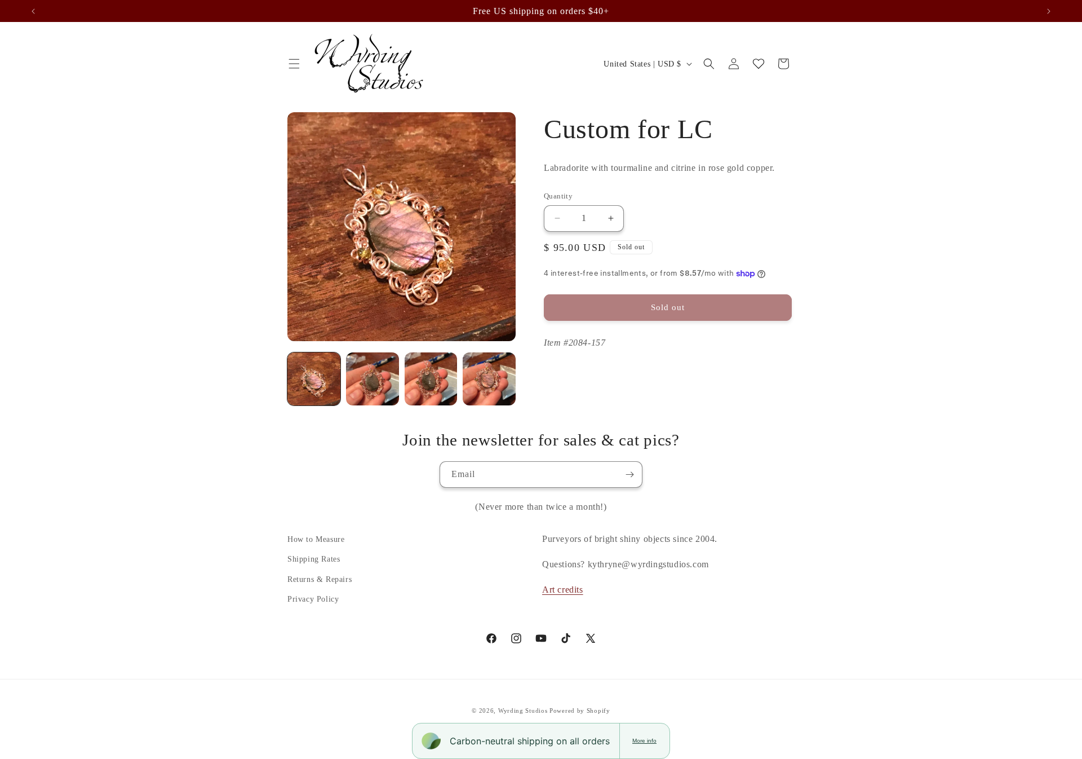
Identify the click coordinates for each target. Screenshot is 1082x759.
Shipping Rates (313, 559)
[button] (294, 63)
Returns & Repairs (319, 579)
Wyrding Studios (523, 710)
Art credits (562, 589)
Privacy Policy (313, 599)
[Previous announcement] (33, 11)
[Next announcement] (1048, 11)
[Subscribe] (629, 474)
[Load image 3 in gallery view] (431, 378)
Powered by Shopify (579, 710)
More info (644, 741)
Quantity (558, 196)
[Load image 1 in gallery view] (313, 378)
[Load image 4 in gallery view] (489, 378)
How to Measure (315, 539)
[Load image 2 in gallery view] (372, 378)
